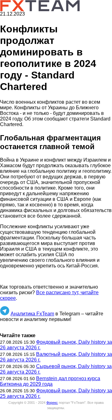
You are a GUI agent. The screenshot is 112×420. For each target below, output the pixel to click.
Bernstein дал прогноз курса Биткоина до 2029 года (50, 381)
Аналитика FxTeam (32, 313)
